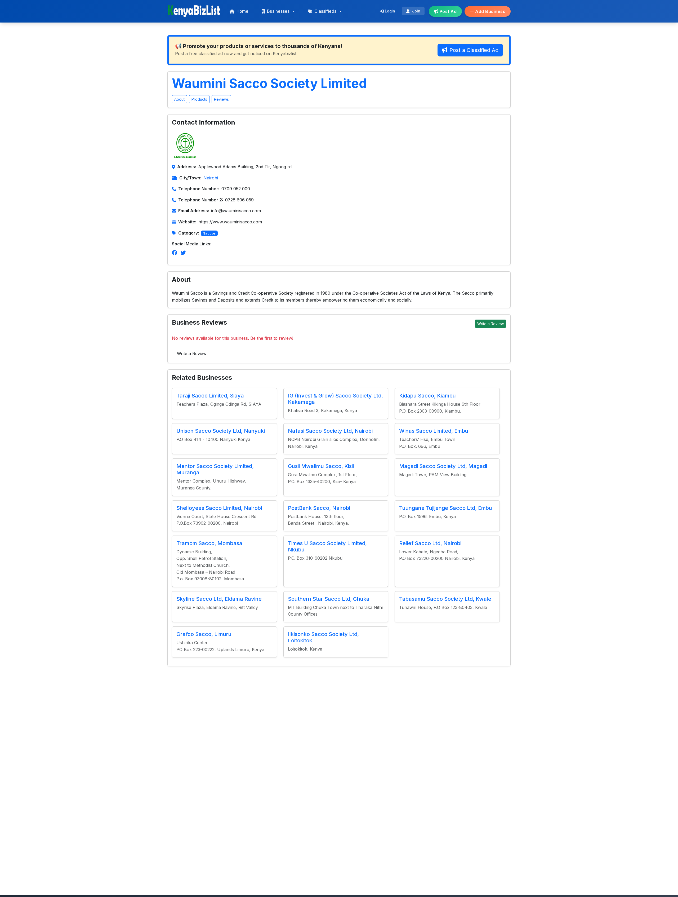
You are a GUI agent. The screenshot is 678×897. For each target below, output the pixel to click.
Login (389, 11)
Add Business (490, 11)
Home (242, 11)
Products (199, 99)
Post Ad (447, 11)
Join (415, 11)
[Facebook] (174, 252)
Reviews (221, 99)
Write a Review (490, 323)
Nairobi (210, 177)
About (179, 99)
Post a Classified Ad (473, 50)
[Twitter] (183, 252)
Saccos (209, 233)
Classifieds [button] (325, 11)
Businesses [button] (278, 11)
